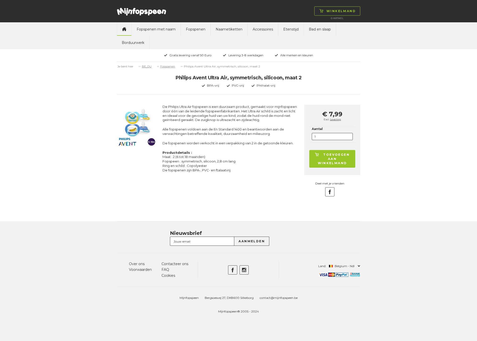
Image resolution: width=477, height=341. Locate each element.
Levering (335, 119)
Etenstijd (291, 29)
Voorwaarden (140, 269)
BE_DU (147, 66)
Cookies (168, 275)
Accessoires (263, 29)
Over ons (137, 264)
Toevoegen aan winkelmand (334, 159)
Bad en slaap (320, 29)
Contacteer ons (174, 264)
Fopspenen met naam (156, 29)
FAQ (165, 269)
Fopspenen (195, 29)
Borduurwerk (133, 42)
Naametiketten (229, 29)
